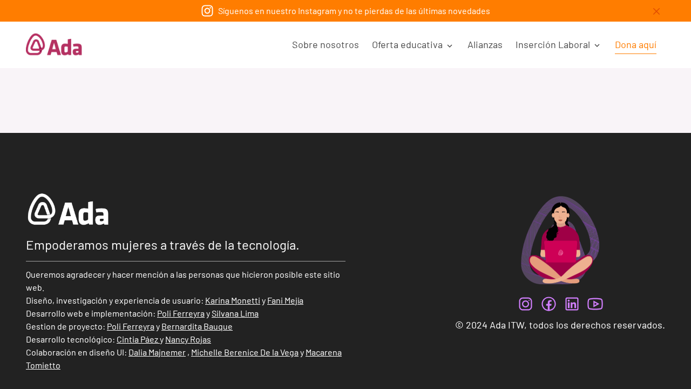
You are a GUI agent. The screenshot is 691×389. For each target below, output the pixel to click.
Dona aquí (635, 44)
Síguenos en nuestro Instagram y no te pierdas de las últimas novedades (354, 10)
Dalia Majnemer (157, 352)
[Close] (656, 11)
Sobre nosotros (325, 44)
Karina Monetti (232, 300)
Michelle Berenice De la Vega (245, 352)
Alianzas (485, 44)
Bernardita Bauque (197, 326)
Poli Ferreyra (181, 313)
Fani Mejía (285, 300)
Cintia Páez (137, 339)
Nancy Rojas (188, 339)
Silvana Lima (235, 313)
